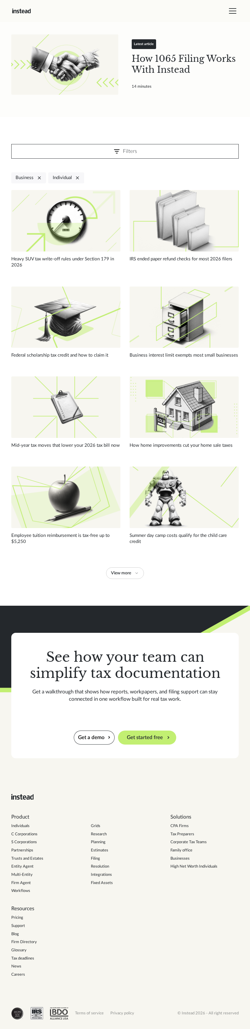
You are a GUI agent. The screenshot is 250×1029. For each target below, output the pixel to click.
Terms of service (89, 1013)
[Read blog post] (64, 64)
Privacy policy (122, 1013)
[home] (21, 11)
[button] (231, 11)
